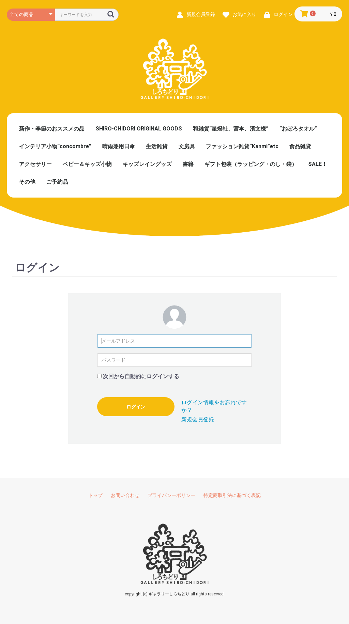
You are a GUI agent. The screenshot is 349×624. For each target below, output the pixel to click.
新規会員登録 (197, 419)
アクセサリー (35, 164)
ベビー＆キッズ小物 (87, 164)
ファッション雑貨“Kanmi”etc (242, 146)
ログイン (136, 406)
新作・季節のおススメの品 (52, 128)
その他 (27, 181)
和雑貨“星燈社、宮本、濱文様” (231, 128)
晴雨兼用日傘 (118, 146)
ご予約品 (57, 181)
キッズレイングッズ (147, 164)
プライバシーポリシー (171, 495)
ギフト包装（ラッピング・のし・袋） (250, 164)
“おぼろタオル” (298, 128)
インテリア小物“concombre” (55, 146)
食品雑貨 (300, 146)
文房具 (187, 146)
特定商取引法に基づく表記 (232, 495)
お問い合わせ (125, 495)
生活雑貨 (157, 146)
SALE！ (317, 164)
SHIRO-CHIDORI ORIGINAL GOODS (138, 128)
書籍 (188, 164)
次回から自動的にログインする (141, 376)
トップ (95, 495)
